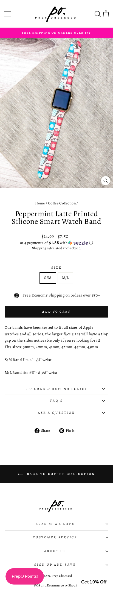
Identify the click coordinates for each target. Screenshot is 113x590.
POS (37, 585)
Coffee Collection (62, 203)
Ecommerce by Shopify (63, 585)
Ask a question (56, 412)
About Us (55, 551)
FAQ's (56, 400)
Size (56, 267)
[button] (56, 242)
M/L (65, 277)
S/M (47, 277)
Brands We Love (55, 524)
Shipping (39, 248)
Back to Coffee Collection (60, 473)
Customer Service (55, 537)
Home (40, 203)
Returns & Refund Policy (56, 389)
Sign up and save (55, 564)
